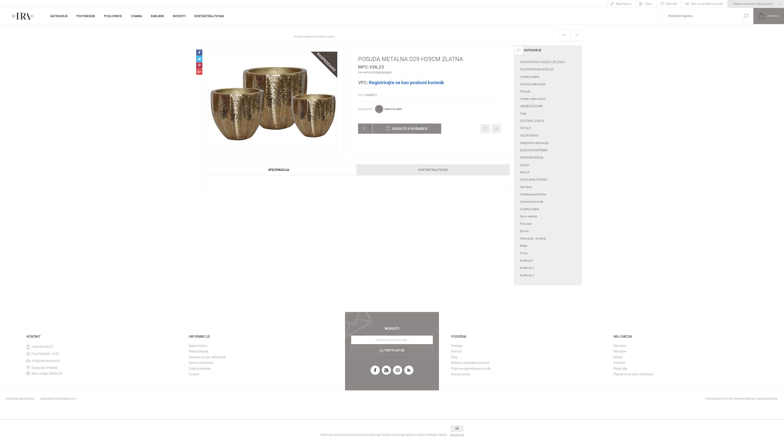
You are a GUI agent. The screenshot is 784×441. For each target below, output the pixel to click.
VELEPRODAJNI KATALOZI (536, 69)
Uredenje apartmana (533, 194)
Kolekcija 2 (527, 268)
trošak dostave (382, 72)
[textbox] (701, 16)
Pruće (523, 253)
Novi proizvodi (460, 374)
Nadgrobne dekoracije (534, 143)
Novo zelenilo (528, 216)
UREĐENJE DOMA (531, 106)
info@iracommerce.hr (46, 360)
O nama (194, 374)
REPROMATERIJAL (532, 157)
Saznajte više (457, 434)
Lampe (524, 165)
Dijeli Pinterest (199, 65)
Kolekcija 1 (527, 260)
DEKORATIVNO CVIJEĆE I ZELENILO (542, 62)
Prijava (648, 3)
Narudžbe (620, 351)
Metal (523, 245)
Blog (454, 357)
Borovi (524, 231)
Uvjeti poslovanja (200, 368)
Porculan (526, 223)
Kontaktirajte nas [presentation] (433, 170)
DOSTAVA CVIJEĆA (532, 120)
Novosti (456, 351)
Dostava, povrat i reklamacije (207, 357)
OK (457, 428)
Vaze (523, 113)
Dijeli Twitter (199, 59)
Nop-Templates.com (65, 398)
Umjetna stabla (529, 76)
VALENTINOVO (529, 135)
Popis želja (620, 368)
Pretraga (456, 345)
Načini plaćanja (198, 351)
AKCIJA (524, 172)
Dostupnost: (365, 108)
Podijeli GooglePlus (199, 72)
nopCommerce (26, 398)
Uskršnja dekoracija (532, 84)
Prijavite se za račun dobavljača (634, 374)
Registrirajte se (623, 3)
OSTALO (525, 128)
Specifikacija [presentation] (278, 170)
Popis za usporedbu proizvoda (707, 3)
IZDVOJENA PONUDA (533, 179)
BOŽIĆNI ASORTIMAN (533, 150)
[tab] (279, 169)
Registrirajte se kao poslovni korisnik (406, 82)
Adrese (618, 357)
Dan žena (526, 187)
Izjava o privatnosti (201, 362)
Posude (525, 91)
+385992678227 (42, 347)
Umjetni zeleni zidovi (533, 98)
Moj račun (620, 345)
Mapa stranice (198, 345)
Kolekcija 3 (527, 275)
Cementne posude (531, 201)
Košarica (619, 362)
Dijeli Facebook (199, 53)
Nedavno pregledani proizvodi (470, 362)
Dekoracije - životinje (533, 238)
